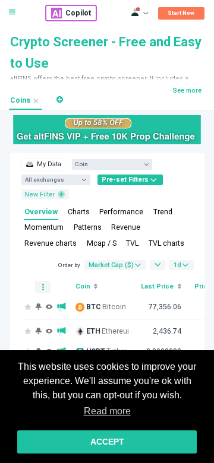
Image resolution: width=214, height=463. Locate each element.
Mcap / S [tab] (102, 243)
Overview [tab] (41, 212)
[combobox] (108, 164)
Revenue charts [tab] (50, 243)
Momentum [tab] (44, 227)
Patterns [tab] (88, 227)
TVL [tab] (132, 243)
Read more (107, 411)
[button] (59, 99)
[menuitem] (43, 164)
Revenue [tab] (125, 227)
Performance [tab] (121, 212)
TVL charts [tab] (166, 243)
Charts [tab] (79, 212)
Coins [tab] (20, 100)
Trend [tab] (162, 212)
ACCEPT (107, 441)
